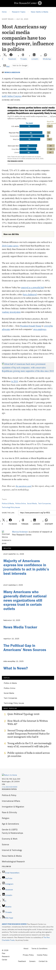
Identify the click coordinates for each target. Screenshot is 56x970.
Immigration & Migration (13, 806)
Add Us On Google (20, 65)
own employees (39, 329)
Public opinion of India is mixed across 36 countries (28, 754)
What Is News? (15, 668)
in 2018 (14, 381)
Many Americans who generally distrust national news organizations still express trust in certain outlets (24, 600)
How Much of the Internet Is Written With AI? (27, 722)
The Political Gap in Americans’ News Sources (24, 647)
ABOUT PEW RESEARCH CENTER (14, 924)
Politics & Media (8, 503)
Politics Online (20, 503)
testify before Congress (11, 96)
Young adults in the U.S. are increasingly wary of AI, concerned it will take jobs (29, 745)
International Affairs (11, 801)
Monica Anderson (12, 72)
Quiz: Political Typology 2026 (23, 714)
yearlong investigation (11, 311)
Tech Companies (44, 503)
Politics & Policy (9, 795)
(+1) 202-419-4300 (9, 787)
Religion (5, 818)
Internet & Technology (12, 850)
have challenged (30, 294)
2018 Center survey (10, 245)
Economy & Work (9, 838)
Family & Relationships (12, 833)
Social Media (32, 503)
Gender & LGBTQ (9, 829)
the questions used (23, 485)
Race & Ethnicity (9, 812)
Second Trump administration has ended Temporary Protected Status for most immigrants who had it (28, 733)
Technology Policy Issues (11, 507)
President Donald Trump (30, 325)
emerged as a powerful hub (32, 287)
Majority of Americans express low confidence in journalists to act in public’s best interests (26, 567)
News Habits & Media (12, 855)
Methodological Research (13, 861)
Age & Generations (10, 823)
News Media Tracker (20, 627)
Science (5, 844)
